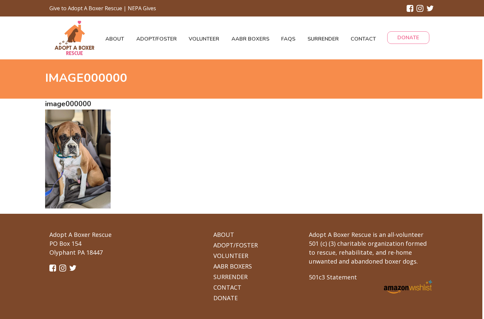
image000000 (68, 104)
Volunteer (204, 39)
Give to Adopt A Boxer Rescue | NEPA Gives (102, 8)
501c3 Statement (333, 277)
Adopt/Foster (156, 39)
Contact (363, 39)
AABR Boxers (250, 39)
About (114, 39)
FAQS (288, 39)
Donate (408, 37)
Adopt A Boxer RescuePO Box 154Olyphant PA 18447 (80, 243)
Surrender (323, 39)
